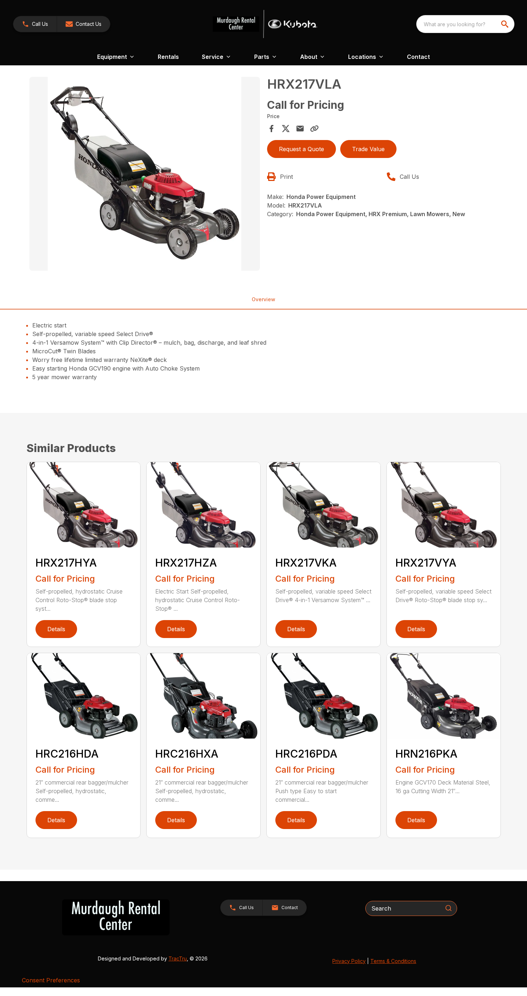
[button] (35, 24)
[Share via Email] (300, 128)
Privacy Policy (349, 961)
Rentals (168, 56)
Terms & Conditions (393, 961)
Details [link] (56, 629)
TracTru (177, 958)
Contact (418, 56)
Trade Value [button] (368, 149)
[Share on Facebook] (271, 128)
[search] (505, 24)
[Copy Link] (314, 128)
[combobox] (465, 24)
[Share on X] (285, 128)
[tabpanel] (144, 175)
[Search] (448, 908)
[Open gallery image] (144, 174)
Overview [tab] (263, 299)
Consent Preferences (51, 980)
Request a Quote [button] (301, 149)
